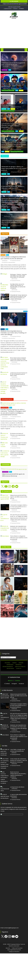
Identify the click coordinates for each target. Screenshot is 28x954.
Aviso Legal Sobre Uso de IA (14, 949)
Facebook (21, 683)
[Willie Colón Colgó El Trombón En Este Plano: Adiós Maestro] (5, 445)
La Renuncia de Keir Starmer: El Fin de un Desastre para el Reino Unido (18, 374)
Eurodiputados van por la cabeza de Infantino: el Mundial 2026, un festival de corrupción (17, 286)
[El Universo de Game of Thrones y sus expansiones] (5, 436)
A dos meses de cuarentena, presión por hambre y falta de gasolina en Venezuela (18, 760)
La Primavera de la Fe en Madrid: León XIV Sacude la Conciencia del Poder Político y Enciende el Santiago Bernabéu (18, 385)
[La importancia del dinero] (5, 789)
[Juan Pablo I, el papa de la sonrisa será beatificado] (5, 752)
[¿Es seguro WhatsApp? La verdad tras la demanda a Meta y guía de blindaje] (5, 454)
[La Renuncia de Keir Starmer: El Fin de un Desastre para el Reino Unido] (5, 373)
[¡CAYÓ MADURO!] (14, 102)
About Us (10, 680)
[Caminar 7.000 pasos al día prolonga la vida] (7, 597)
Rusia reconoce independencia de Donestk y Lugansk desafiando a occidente (18, 774)
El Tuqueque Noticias (16, 66)
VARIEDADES (10, 664)
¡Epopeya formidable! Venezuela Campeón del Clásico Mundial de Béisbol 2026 (12, 85)
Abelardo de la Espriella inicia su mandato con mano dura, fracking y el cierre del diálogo (13, 332)
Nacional (4, 109)
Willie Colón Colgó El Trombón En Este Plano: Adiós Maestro (18, 443)
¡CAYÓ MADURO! (6, 105)
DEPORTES (19, 664)
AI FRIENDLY (21, 8)
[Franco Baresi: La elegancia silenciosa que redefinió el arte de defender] (14, 245)
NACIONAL (7, 662)
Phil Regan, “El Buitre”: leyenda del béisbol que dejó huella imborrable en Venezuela (18, 276)
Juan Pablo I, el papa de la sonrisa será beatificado (17, 750)
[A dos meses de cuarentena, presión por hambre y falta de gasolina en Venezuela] (5, 763)
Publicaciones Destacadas (8, 90)
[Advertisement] (14, 33)
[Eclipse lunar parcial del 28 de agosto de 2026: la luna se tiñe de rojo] (14, 469)
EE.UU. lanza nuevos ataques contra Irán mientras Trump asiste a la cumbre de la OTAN (18, 359)
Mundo (4, 308)
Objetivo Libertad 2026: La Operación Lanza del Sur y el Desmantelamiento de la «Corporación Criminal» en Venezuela (13, 145)
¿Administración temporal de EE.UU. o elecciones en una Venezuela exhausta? (13, 222)
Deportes (5, 234)
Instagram (14, 683)
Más (10, 70)
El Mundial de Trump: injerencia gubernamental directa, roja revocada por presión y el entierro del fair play (18, 297)
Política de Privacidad (17, 948)
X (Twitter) (7, 683)
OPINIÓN (21, 662)
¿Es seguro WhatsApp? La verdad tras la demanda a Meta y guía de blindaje (17, 452)
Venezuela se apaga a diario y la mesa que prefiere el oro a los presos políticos (13, 168)
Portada (21, 90)
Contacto (15, 8)
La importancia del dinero (17, 787)
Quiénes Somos (7, 8)
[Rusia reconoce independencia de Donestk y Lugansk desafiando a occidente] (5, 777)
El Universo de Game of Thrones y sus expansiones (17, 434)
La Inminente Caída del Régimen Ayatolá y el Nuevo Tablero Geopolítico (12, 125)
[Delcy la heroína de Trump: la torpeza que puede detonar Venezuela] (7, 610)
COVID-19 (18, 668)
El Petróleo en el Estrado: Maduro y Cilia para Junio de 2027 (12, 187)
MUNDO (15, 662)
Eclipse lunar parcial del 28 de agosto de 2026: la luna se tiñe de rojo (13, 63)
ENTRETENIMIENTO (8, 666)
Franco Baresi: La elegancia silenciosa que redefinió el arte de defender (13, 257)
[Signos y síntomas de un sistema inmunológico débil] (7, 583)
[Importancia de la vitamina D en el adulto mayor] (20, 597)
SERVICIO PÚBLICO (20, 666)
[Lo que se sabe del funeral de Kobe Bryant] (5, 796)
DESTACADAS (10, 668)
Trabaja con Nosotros (14, 951)
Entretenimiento (7, 399)
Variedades (4, 70)
